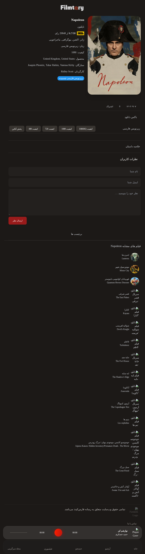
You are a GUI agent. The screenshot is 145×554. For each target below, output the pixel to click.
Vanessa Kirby (67, 65)
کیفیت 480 (33, 129)
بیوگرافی (66, 39)
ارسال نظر (17, 220)
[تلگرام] (14, 513)
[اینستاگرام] (9, 513)
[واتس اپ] (20, 513)
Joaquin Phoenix (36, 65)
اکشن (76, 39)
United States (68, 58)
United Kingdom (51, 58)
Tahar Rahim (52, 65)
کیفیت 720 (49, 129)
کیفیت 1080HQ (86, 129)
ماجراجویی (54, 39)
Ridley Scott (67, 71)
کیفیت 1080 (67, 129)
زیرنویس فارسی (69, 46)
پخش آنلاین (17, 129)
